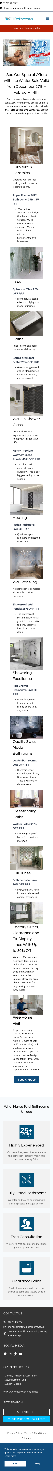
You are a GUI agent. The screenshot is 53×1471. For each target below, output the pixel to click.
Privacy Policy (14, 1433)
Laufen (17, 760)
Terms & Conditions (35, 1433)
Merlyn (17, 450)
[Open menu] (47, 18)
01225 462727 (15, 1322)
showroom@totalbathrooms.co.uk (26, 1326)
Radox (17, 524)
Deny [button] (37, 1464)
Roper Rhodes (22, 195)
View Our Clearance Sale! (26, 28)
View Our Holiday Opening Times (20, 1391)
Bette (16, 358)
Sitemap (26, 1438)
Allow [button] (15, 1464)
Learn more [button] (10, 1456)
